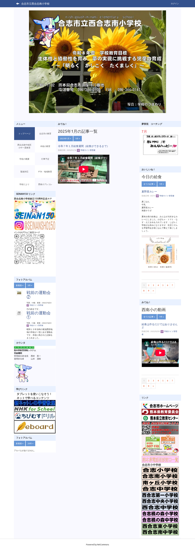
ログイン (175, 3)
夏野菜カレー (149, 191)
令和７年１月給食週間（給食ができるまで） (83, 146)
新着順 (19, 285)
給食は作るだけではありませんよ (160, 325)
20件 (30, 443)
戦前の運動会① (39, 315)
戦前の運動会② (39, 294)
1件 (77, 138)
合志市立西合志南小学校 (35, 3)
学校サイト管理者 (87, 150)
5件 (29, 285)
